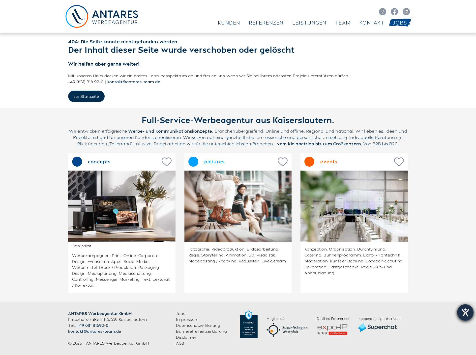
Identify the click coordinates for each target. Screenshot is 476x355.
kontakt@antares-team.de (133, 81)
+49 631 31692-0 (93, 325)
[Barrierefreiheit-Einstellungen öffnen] (465, 312)
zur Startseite (86, 96)
